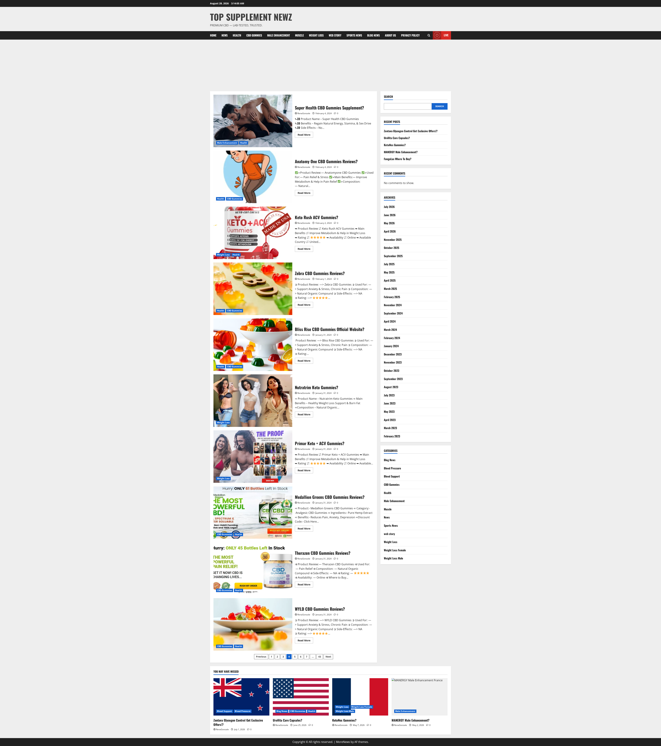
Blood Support (392, 476)
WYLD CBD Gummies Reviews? (252, 624)
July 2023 (389, 395)
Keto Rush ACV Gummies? (252, 233)
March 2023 (390, 428)
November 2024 (393, 305)
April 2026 (390, 231)
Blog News (373, 35)
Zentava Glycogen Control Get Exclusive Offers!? (411, 131)
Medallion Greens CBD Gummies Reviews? (252, 512)
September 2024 (393, 313)
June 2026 (390, 215)
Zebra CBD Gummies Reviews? (252, 288)
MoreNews (343, 742)
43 (319, 656)
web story (335, 35)
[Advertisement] (330, 65)
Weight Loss (316, 35)
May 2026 (389, 223)
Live (446, 35)
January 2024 (391, 346)
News (225, 35)
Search (388, 97)
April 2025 (390, 280)
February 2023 (392, 436)
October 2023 (391, 371)
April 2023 (390, 420)
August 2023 (391, 387)
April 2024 (390, 321)
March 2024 (390, 330)
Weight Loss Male (393, 558)
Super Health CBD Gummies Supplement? (252, 121)
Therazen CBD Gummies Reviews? (252, 568)
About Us (390, 35)
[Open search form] (429, 35)
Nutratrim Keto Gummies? (252, 400)
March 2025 (390, 289)
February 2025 (392, 297)
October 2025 (391, 248)
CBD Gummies (254, 35)
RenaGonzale (303, 113)
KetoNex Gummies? (395, 145)
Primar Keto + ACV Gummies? (252, 456)
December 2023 (393, 354)
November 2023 (393, 362)
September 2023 (393, 379)
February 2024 (392, 338)
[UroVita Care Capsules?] (301, 697)
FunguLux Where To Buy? (397, 159)
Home (213, 35)
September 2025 (393, 256)
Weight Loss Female (395, 550)
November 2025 (393, 240)
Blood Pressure (392, 468)
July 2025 (389, 264)
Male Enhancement (278, 35)
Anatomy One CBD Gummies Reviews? (252, 177)
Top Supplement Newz (251, 16)
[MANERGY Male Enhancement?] (420, 697)
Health (237, 35)
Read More (305, 135)
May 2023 (389, 411)
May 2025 (389, 272)
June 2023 (389, 403)
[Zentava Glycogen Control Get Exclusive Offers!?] (241, 697)
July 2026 (389, 207)
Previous (261, 656)
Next (328, 656)
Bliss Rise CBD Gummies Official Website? (252, 344)
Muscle (299, 35)
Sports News (354, 35)
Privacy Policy (410, 35)
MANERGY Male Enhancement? (401, 152)
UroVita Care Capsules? (397, 138)
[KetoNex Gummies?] (360, 697)
